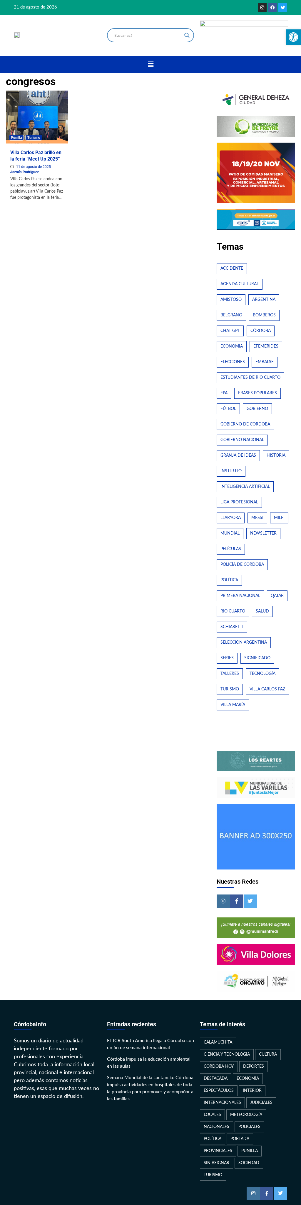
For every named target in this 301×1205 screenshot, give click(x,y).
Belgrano (231, 315)
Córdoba (260, 331)
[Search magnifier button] (187, 35)
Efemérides (265, 346)
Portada (239, 1139)
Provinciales (218, 1151)
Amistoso (231, 300)
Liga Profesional (239, 502)
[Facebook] (272, 7)
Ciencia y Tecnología (227, 1054)
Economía (231, 346)
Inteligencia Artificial (245, 487)
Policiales (249, 1127)
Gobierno (257, 409)
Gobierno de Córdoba (245, 424)
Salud (262, 611)
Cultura (268, 1054)
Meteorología (246, 1115)
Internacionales (222, 1103)
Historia (276, 455)
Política (229, 580)
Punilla (16, 138)
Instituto (231, 471)
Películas (230, 549)
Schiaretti (231, 627)
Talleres (229, 674)
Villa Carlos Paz (267, 689)
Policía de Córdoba (242, 565)
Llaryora (230, 518)
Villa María (232, 705)
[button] (150, 64)
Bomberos (264, 315)
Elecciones (232, 362)
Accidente (231, 268)
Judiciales (261, 1103)
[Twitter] (282, 7)
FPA (224, 393)
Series (227, 658)
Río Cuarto (232, 611)
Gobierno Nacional (242, 440)
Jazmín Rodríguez (24, 172)
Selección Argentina (243, 642)
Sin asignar (216, 1163)
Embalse (264, 362)
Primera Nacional (240, 596)
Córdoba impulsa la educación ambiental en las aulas (148, 1063)
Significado (257, 658)
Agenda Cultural (239, 284)
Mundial (230, 533)
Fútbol (228, 409)
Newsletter (263, 533)
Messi (257, 518)
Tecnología (262, 674)
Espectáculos (219, 1091)
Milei (279, 518)
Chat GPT (230, 331)
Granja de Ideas (238, 455)
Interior (252, 1091)
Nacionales (216, 1127)
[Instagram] (262, 7)
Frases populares (257, 393)
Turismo (33, 138)
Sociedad (248, 1163)
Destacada (216, 1079)
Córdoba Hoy (219, 1066)
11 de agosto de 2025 (33, 167)
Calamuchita (218, 1042)
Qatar (277, 596)
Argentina (263, 300)
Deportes (253, 1066)
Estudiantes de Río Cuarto (250, 377)
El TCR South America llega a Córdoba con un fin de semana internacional (150, 1044)
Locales (212, 1115)
